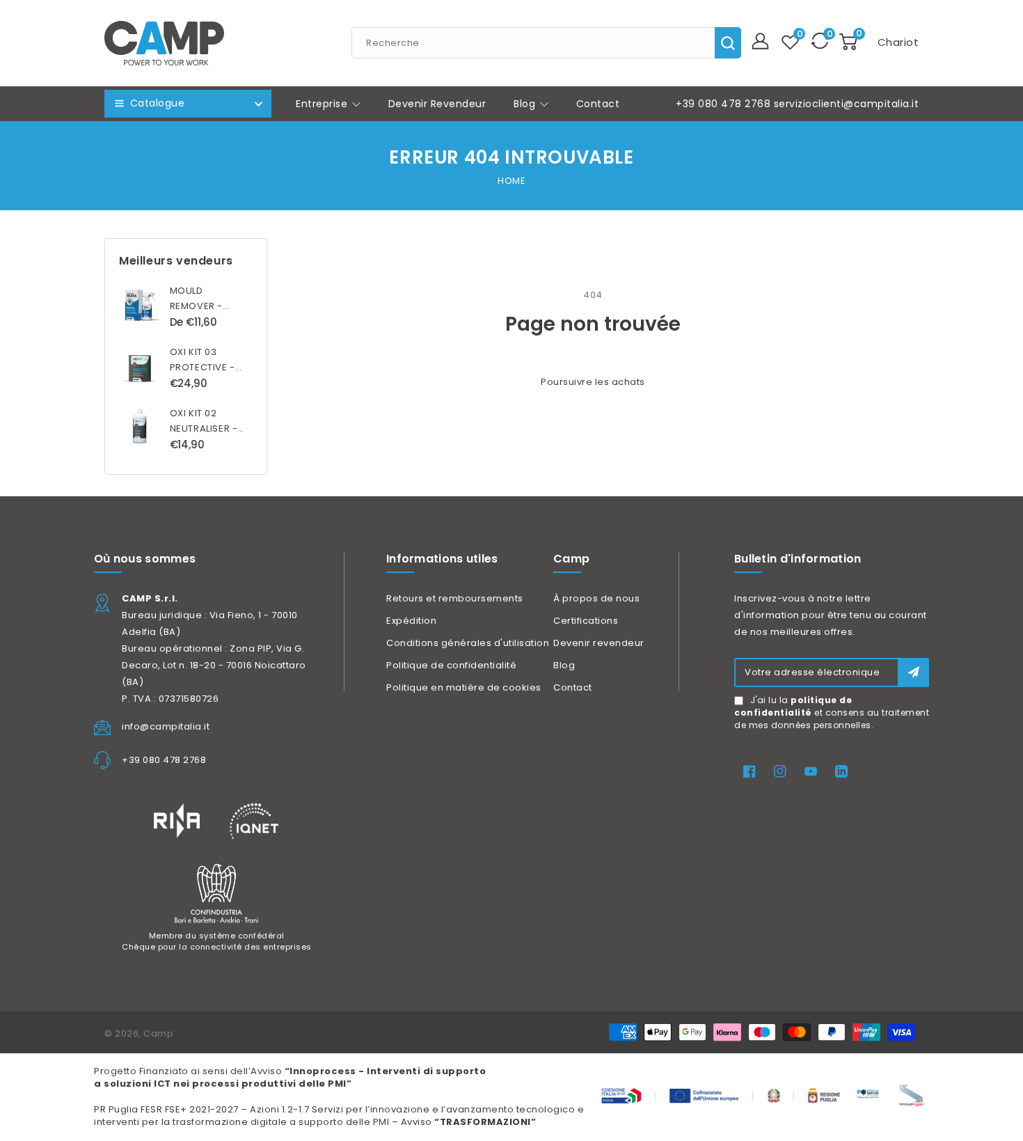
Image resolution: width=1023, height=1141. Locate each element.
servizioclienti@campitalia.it (846, 104)
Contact (572, 687)
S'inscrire (913, 672)
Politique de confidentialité (451, 665)
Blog (526, 104)
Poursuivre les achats (593, 381)
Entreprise (323, 104)
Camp (158, 1033)
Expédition (411, 620)
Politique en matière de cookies (463, 687)
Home (511, 180)
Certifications (585, 620)
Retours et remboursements (454, 598)
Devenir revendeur (598, 643)
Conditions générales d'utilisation (467, 643)
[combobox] (546, 42)
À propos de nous (596, 598)
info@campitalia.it (165, 726)
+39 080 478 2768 (723, 104)
